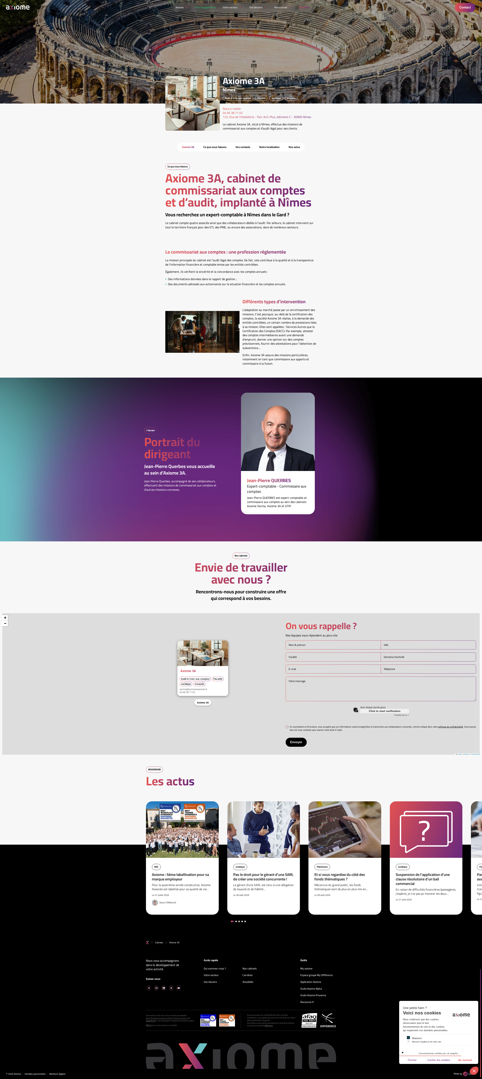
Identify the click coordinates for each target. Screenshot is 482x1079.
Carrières (248, 975)
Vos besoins (210, 982)
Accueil (147, 942)
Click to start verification (384, 710)
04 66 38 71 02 (187, 692)
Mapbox (466, 754)
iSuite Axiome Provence (313, 995)
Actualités (248, 982)
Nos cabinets (250, 969)
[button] (181, 644)
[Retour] (154, 81)
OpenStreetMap (476, 754)
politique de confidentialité (450, 727)
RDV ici (148, 1025)
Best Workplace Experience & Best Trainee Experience (167, 1018)
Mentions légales (57, 1074)
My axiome (306, 969)
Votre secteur (211, 975)
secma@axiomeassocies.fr (193, 689)
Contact (465, 7)
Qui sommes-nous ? (215, 969)
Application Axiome (310, 982)
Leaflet (459, 754)
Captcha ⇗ (401, 715)
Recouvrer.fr (307, 1002)
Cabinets (159, 942)
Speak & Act (151, 1021)
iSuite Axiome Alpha (311, 989)
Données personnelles (35, 1074)
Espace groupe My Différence (316, 975)
